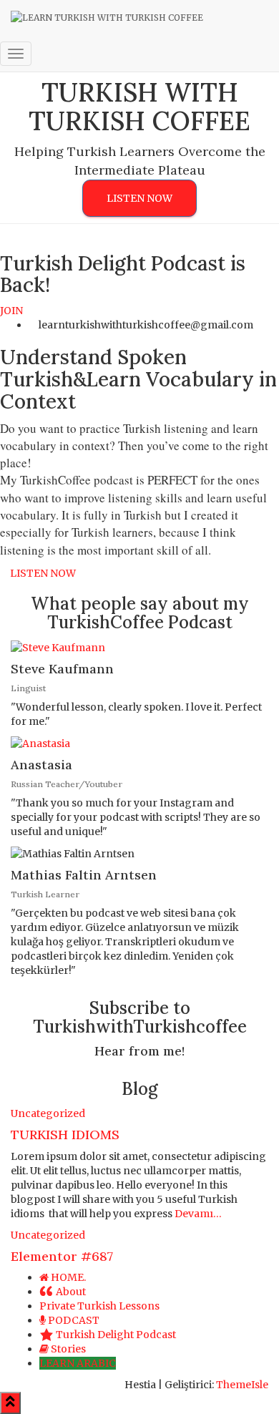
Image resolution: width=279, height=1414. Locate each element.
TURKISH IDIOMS (65, 1134)
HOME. (68, 1277)
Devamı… (197, 1213)
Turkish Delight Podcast (116, 1334)
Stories (68, 1348)
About (71, 1291)
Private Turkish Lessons (99, 1306)
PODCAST (73, 1320)
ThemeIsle (242, 1384)
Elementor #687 (62, 1256)
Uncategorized (48, 1113)
